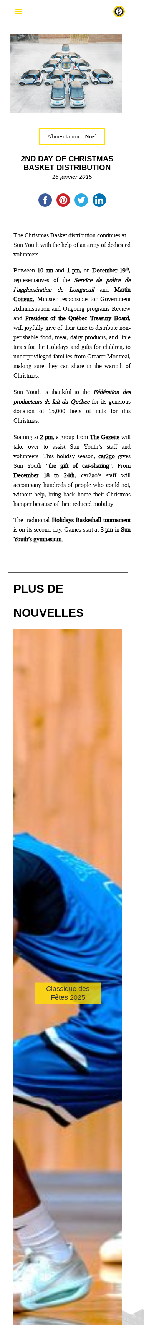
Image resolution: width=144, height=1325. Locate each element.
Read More (44, 1016)
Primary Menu (18, 11)
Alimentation (64, 136)
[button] (113, 1033)
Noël (91, 136)
